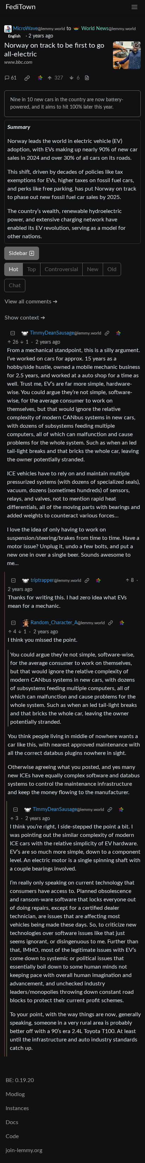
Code (12, 1136)
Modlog (15, 1094)
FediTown (21, 7)
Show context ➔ (25, 318)
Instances (17, 1108)
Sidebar (18, 253)
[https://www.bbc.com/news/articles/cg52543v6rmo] (127, 55)
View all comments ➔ (31, 301)
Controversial (61, 269)
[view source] (87, 78)
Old (111, 269)
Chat (15, 285)
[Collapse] (12, 333)
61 (14, 78)
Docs (12, 1122)
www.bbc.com (18, 62)
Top (31, 269)
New (93, 269)
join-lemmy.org (24, 1150)
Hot (13, 269)
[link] (27, 78)
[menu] (134, 7)
